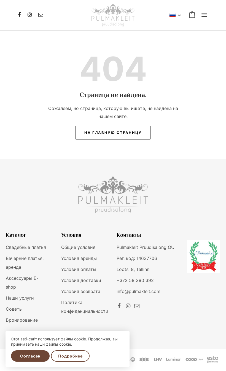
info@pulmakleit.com (138, 291)
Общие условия (78, 247)
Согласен (30, 356)
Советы (14, 309)
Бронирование (22, 320)
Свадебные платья (26, 247)
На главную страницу (113, 132)
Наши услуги (20, 298)
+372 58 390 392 (135, 280)
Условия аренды (79, 258)
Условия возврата (80, 291)
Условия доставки (81, 280)
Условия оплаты (78, 269)
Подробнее (70, 356)
